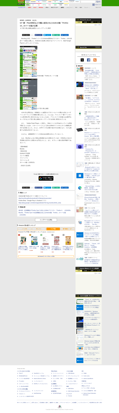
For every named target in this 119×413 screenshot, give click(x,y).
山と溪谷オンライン (57, 386)
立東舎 (54, 381)
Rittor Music (54, 371)
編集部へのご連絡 (54, 402)
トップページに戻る (46, 220)
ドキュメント (69, 7)
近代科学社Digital (57, 393)
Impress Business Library (40, 378)
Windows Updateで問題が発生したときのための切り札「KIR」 (92, 342)
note (57, 35)
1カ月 (98, 22)
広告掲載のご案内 (44, 402)
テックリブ (69, 393)
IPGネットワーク (86, 386)
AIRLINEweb (71, 373)
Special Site (83, 47)
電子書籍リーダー (67, 229)
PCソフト (38, 229)
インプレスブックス (38, 390)
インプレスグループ (83, 402)
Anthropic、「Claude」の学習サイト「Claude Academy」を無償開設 (92, 245)
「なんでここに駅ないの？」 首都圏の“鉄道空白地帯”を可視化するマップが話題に (92, 212)
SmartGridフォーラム (39, 373)
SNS (76, 7)
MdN (67, 386)
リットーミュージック (58, 373)
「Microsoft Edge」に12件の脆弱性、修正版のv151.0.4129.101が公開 (92, 187)
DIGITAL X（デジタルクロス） (41, 383)
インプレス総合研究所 (24, 378)
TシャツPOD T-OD (57, 378)
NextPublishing (37, 393)
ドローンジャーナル (23, 383)
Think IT (21, 373)
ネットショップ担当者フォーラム (41, 376)
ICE (82, 371)
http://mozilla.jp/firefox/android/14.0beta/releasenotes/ (35, 198)
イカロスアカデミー (73, 383)
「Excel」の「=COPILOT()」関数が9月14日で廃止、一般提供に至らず (92, 301)
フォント (86, 7)
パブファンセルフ (87, 383)
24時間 (85, 22)
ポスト (27, 35)
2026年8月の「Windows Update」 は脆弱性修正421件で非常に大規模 (91, 313)
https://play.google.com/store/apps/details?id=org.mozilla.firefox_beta (40, 203)
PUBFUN (84, 381)
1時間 (79, 22)
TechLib (70, 396)
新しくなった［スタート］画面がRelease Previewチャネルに (92, 325)
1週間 (92, 22)
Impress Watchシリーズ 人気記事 (89, 268)
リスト (32, 35)
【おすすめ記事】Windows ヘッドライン (90, 295)
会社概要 (74, 402)
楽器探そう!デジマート (58, 376)
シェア (39, 35)
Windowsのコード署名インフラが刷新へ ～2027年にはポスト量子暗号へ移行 (92, 175)
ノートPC (24, 229)
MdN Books (71, 388)
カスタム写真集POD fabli (89, 390)
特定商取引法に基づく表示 (95, 402)
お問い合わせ (34, 402)
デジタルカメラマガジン (24, 391)
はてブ (48, 35)
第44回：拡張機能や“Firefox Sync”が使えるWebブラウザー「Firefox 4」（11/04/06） (45, 210)
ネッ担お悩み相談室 (23, 386)
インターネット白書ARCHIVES (26, 396)
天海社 (85, 373)
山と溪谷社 (53, 383)
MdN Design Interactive (73, 391)
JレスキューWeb (72, 381)
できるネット (22, 393)
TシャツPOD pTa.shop (89, 388)
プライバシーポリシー (65, 402)
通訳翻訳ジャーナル (73, 378)
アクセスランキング (85, 20)
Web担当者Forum (23, 376)
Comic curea (86, 376)
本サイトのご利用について (23, 402)
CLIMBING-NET (56, 388)
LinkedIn (66, 35)
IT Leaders (21, 381)
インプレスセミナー (38, 381)
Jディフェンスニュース (73, 376)
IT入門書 (53, 229)
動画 (81, 7)
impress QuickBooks (88, 378)
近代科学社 (53, 391)
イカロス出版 (69, 371)
